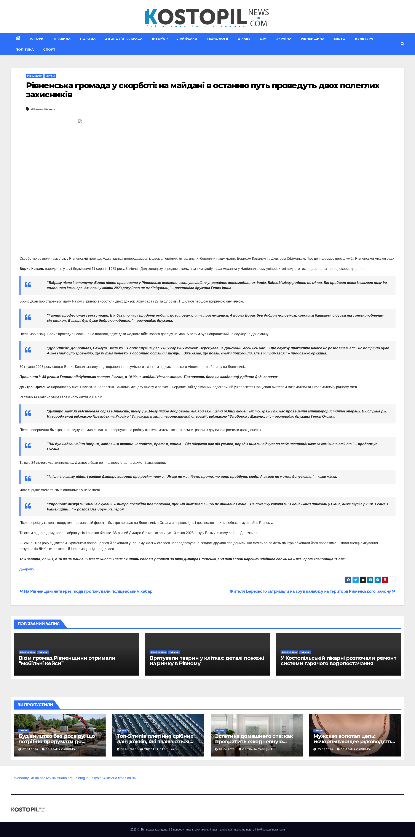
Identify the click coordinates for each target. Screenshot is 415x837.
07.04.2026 (30, 749)
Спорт (49, 50)
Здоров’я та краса (124, 39)
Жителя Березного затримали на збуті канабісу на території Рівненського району (311, 591)
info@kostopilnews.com (270, 829)
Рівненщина (312, 39)
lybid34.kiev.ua (105, 778)
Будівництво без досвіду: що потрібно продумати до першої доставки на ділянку (56, 741)
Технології (217, 39)
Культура (364, 39)
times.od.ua (127, 778)
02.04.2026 (227, 749)
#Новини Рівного (43, 109)
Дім (263, 39)
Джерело (26, 569)
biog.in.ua (85, 778)
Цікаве (244, 39)
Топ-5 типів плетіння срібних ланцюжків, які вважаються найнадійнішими (155, 741)
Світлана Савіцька (61, 749)
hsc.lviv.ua (48, 778)
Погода (88, 39)
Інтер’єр (160, 39)
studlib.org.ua (67, 778)
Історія (37, 39)
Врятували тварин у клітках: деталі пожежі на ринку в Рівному (207, 660)
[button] (402, 44)
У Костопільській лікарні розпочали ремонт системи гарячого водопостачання (338, 660)
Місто (340, 39)
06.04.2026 (129, 749)
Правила (62, 39)
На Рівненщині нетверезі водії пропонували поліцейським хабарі (88, 591)
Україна (284, 39)
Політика (25, 50)
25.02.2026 (326, 749)
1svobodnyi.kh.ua (25, 778)
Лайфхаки (187, 39)
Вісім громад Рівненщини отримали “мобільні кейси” (67, 660)
